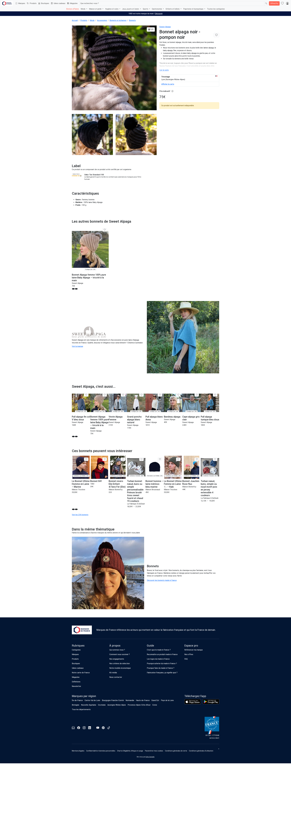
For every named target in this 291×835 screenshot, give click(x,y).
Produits (33, 3)
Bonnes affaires (72, 9)
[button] (73, 289)
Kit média (113, 673)
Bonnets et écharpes (118, 20)
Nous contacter (115, 677)
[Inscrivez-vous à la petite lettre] (73, 728)
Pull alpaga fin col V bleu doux (81, 418)
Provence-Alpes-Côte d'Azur (139, 705)
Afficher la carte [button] (167, 84)
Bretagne (75, 705)
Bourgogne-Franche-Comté (113, 700)
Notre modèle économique (120, 668)
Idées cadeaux (59, 3)
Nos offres (188, 654)
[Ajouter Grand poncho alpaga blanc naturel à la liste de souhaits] (141, 395)
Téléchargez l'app (195, 696)
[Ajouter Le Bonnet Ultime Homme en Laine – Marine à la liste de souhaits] (86, 459)
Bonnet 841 (96, 481)
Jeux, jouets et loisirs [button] (130, 9)
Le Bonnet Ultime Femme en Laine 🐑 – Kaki (173, 484)
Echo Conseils (150, 757)
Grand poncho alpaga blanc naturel (134, 419)
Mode (92, 20)
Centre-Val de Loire (92, 700)
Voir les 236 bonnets (80, 515)
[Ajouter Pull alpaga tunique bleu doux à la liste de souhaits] (215, 395)
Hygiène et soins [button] (112, 9)
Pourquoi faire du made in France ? (160, 668)
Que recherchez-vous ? (89, 3)
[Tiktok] (108, 728)
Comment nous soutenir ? (119, 654)
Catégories (76, 650)
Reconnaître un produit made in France (162, 654)
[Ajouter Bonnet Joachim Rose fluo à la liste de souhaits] (196, 459)
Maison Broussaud (153, 489)
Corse (154, 705)
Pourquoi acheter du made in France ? (162, 663)
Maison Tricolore (78, 489)
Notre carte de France (81, 673)
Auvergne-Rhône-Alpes (116, 705)
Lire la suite (164, 70)
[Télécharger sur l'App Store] (192, 701)
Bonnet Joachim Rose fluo (190, 482)
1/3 (151, 29)
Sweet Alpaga (165, 27)
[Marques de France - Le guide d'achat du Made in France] (7, 3)
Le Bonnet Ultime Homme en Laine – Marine (81, 484)
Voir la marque (77, 346)
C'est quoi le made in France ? (159, 650)
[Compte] (287, 3)
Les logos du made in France (158, 659)
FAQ (186, 659)
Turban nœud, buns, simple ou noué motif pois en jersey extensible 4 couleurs (209, 488)
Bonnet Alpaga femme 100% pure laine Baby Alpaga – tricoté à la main (89, 277)
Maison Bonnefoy (116, 489)
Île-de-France (77, 700)
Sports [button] (146, 9)
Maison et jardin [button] (95, 9)
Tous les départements (81, 709)
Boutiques (45, 3)
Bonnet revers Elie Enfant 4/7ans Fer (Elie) (117, 484)
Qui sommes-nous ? (117, 650)
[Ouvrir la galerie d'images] (114, 68)
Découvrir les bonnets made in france (162, 580)
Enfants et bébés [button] (173, 9)
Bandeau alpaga (172, 416)
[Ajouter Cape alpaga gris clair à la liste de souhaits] (196, 395)
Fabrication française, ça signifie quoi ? (162, 673)
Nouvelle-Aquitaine (88, 705)
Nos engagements (116, 659)
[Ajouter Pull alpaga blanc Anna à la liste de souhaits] (160, 395)
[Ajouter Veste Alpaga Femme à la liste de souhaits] (123, 395)
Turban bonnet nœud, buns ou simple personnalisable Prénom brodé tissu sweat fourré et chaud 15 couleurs (135, 491)
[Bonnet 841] (99, 467)
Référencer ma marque (193, 650)
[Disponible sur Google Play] (211, 701)
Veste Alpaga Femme (116, 418)
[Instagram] (84, 728)
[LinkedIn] (89, 728)
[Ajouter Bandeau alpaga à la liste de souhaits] (178, 395)
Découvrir (159, 14)
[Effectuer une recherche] (266, 3)
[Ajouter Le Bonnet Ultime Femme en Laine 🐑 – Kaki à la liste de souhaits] (178, 459)
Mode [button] (83, 9)
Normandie (130, 700)
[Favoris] (282, 3)
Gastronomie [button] (157, 9)
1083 (92, 484)
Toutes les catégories (216, 9)
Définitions (76, 682)
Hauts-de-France (143, 700)
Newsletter (76, 686)
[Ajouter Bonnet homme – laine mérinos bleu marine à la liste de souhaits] (160, 459)
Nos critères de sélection (119, 663)
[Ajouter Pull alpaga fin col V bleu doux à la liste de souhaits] (86, 395)
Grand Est (155, 700)
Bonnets (132, 20)
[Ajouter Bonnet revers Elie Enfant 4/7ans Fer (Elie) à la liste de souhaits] (123, 459)
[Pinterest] (103, 728)
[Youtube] (97, 728)
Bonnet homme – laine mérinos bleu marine (154, 484)
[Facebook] (78, 728)
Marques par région (84, 696)
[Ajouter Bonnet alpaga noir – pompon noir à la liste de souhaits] (216, 35)
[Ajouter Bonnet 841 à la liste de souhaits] (104, 459)
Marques (21, 3)
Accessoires (102, 20)
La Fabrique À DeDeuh (136, 504)
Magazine (74, 3)
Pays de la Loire (167, 700)
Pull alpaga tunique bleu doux (210, 418)
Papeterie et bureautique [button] (193, 9)
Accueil (75, 20)
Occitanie (102, 705)
